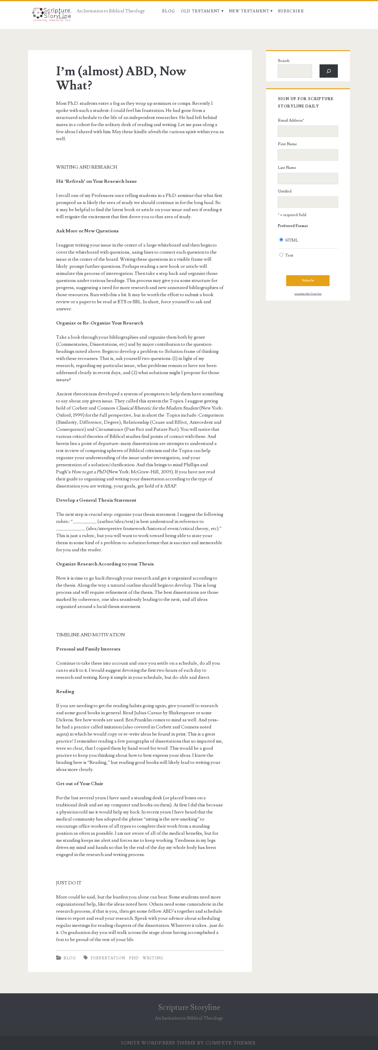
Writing (153, 958)
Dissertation (108, 958)
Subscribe (291, 11)
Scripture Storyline (189, 1007)
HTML (291, 240)
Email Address (291, 120)
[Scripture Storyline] (51, 16)
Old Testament (200, 11)
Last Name (287, 167)
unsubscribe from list (308, 294)
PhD (134, 958)
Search (283, 60)
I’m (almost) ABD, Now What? (121, 78)
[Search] (329, 71)
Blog (168, 11)
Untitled (284, 191)
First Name (287, 144)
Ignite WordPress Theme (158, 1043)
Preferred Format (293, 226)
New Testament (249, 11)
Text (289, 255)
